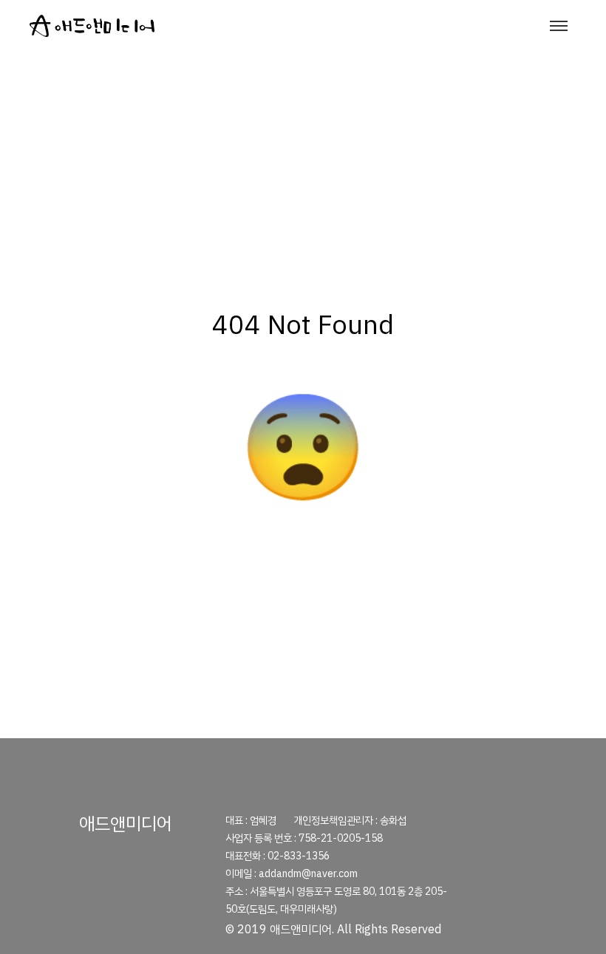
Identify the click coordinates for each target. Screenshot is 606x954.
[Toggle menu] (558, 26)
